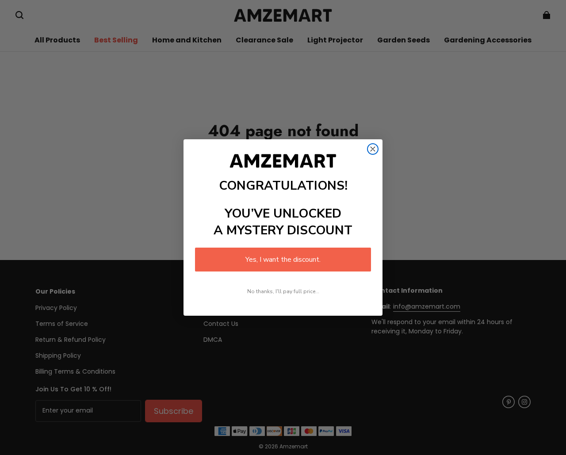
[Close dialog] (372, 149)
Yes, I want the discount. (283, 259)
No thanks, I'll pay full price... (283, 291)
